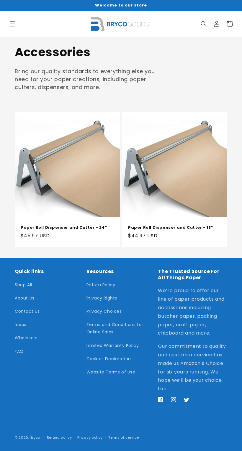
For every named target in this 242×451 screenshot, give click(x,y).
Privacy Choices (104, 311)
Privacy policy (90, 437)
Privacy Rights (101, 298)
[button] (12, 23)
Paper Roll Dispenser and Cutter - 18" (170, 227)
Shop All (23, 285)
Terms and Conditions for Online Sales (114, 328)
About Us (25, 298)
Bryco (35, 437)
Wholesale (26, 338)
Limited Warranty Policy (112, 345)
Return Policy (100, 285)
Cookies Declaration (108, 359)
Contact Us (27, 311)
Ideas (21, 324)
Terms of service (123, 437)
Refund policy (59, 437)
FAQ (19, 351)
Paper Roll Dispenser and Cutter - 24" (64, 227)
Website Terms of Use (110, 372)
